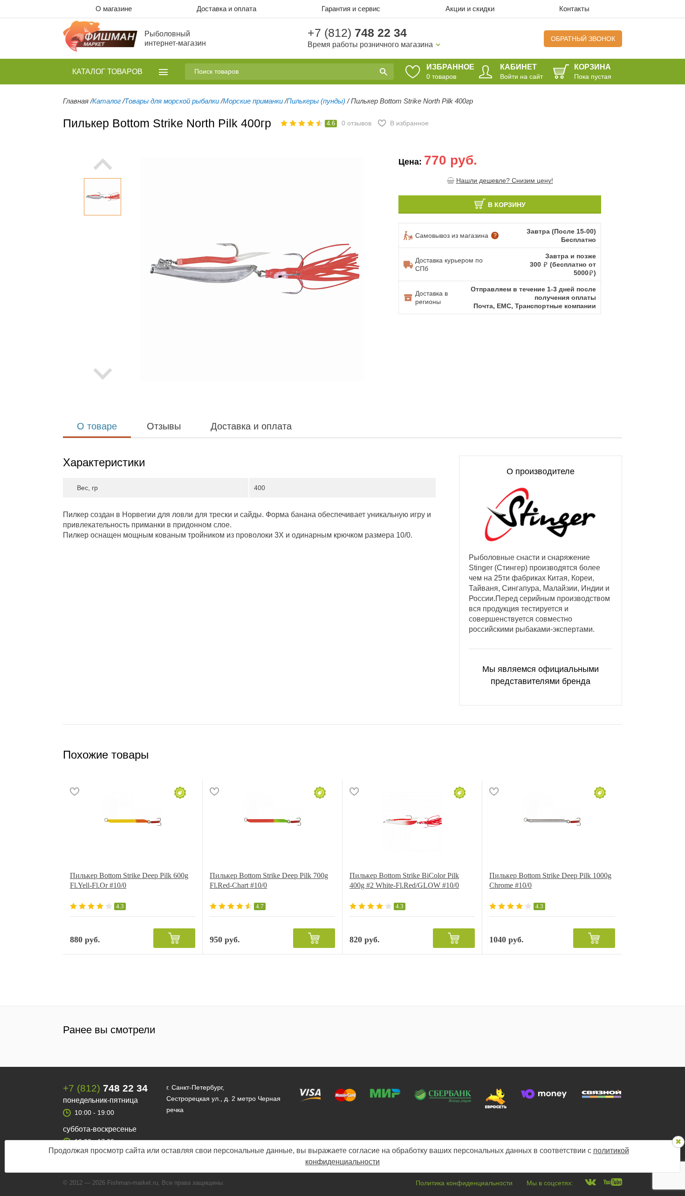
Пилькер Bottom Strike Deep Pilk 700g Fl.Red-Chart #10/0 (269, 880)
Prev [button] (102, 164)
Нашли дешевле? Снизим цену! (504, 180)
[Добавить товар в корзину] (174, 938)
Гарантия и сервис (351, 9)
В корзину (507, 204)
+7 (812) (357, 33)
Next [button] (102, 374)
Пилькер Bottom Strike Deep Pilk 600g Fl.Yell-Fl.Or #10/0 (129, 880)
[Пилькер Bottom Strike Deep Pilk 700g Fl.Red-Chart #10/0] (272, 822)
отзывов (356, 123)
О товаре (97, 426)
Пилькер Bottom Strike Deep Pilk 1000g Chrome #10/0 (550, 880)
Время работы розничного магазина (370, 44)
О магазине (114, 9)
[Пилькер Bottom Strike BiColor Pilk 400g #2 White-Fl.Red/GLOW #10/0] (412, 822)
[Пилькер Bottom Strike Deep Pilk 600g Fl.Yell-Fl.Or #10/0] (132, 822)
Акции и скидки (469, 9)
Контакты (574, 9)
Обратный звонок (583, 38)
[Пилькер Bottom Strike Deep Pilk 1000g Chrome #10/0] (552, 822)
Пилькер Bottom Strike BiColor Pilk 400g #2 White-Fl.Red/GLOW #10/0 (404, 880)
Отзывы (164, 426)
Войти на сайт (521, 76)
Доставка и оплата (226, 9)
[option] (102, 196)
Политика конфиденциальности (464, 1183)
